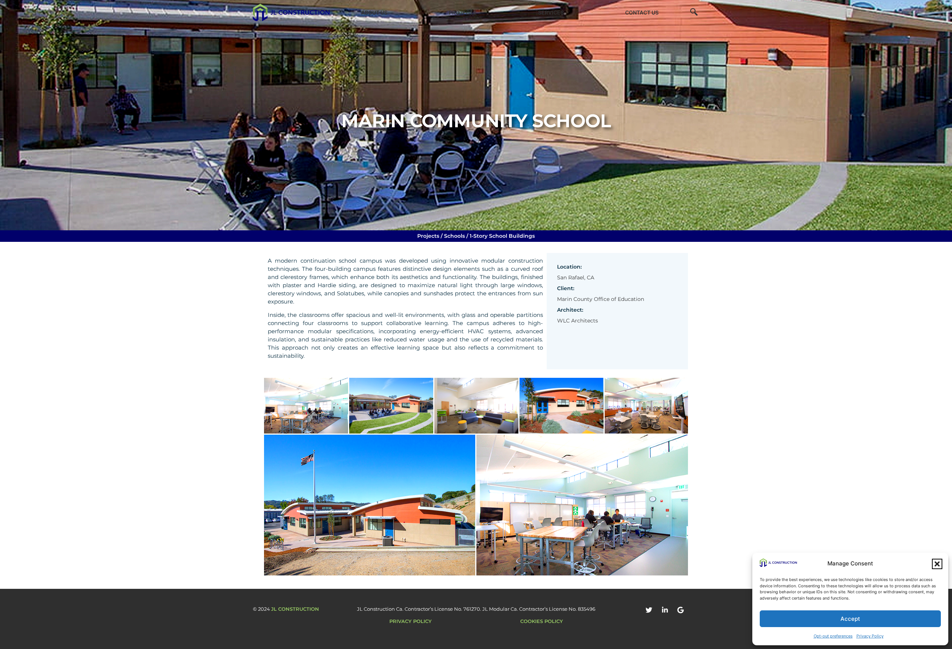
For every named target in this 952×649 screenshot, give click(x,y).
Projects (462, 12)
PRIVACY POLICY (410, 621)
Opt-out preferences (833, 636)
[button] (937, 564)
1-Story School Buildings (502, 236)
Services (551, 12)
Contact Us (642, 12)
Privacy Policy (870, 636)
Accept (850, 618)
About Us (374, 12)
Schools (454, 236)
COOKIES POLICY (541, 621)
